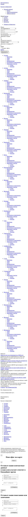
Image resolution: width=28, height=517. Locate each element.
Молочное (6, 191)
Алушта (6, 55)
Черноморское (7, 304)
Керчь (5, 155)
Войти (8, 10)
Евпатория (6, 142)
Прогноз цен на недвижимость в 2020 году (12, 355)
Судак (5, 258)
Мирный (6, 180)
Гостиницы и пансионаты (14, 62)
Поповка (6, 201)
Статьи (5, 17)
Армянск (6, 80)
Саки (5, 220)
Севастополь (7, 233)
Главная (6, 16)
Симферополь (7, 246)
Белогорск (6, 105)
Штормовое (7, 330)
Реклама (6, 20)
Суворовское (7, 271)
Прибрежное (7, 211)
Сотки (11, 65)
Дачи (8, 59)
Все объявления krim (11, 387)
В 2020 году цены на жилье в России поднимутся (14, 360)
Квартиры (9, 56)
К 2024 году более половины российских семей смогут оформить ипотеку (13, 378)
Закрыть (14, 460)
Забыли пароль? (11, 13)
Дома (8, 58)
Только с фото (6, 48)
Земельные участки (12, 63)
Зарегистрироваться (12, 12)
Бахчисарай (7, 93)
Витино (6, 118)
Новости (6, 19)
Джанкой (6, 129)
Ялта (5, 340)
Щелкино (6, 317)
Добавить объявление (9, 24)
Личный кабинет (8, 9)
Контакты (6, 21)
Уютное (6, 279)
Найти (2, 49)
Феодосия (6, 292)
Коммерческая (10, 61)
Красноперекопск (8, 167)
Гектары (12, 66)
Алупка (6, 68)
